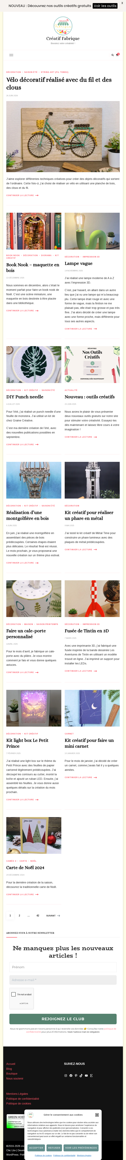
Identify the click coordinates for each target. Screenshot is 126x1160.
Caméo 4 (11, 861)
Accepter (36, 1147)
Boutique (11, 1073)
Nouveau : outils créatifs (90, 396)
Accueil (10, 1063)
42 (39, 915)
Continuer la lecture (20, 195)
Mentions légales (84, 1155)
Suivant (51, 915)
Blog (9, 1068)
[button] (97, 1114)
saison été (30, 72)
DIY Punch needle (24, 396)
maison (28, 624)
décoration (13, 72)
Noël (33, 861)
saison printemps (47, 624)
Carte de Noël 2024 (25, 867)
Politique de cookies (43, 1155)
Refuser (54, 1147)
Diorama (46, 255)
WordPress (12, 1154)
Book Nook (13, 255)
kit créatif (31, 390)
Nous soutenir (14, 1078)
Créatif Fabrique (63, 38)
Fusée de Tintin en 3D (87, 630)
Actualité (71, 390)
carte (23, 861)
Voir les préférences (81, 1147)
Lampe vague (79, 263)
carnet (69, 734)
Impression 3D (91, 257)
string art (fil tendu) (54, 72)
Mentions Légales (17, 1093)
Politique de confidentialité (64, 1155)
